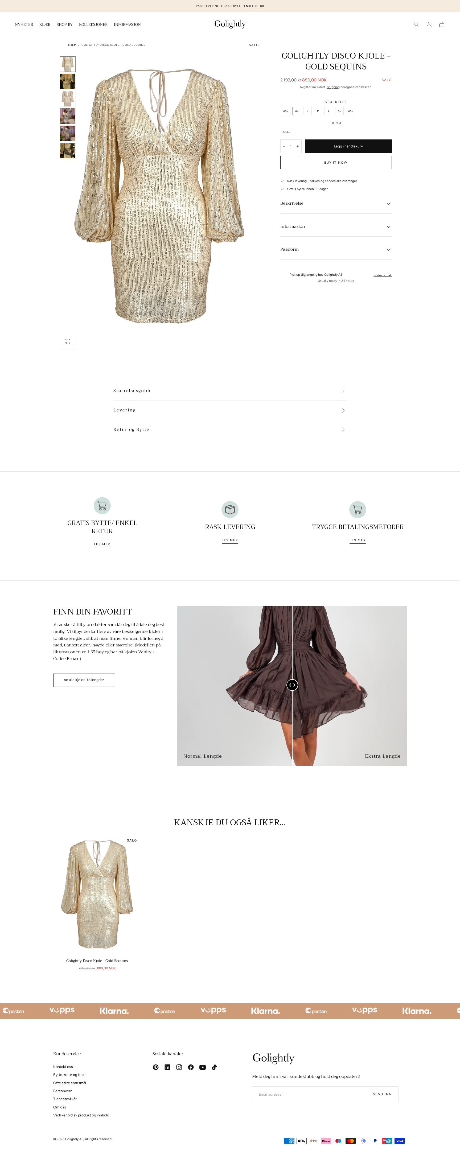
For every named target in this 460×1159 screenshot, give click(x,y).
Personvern (62, 1091)
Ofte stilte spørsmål (69, 1083)
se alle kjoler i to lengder (84, 680)
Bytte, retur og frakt (69, 1075)
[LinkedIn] (167, 1067)
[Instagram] (179, 1067)
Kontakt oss (63, 1067)
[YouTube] (202, 1067)
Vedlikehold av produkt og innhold (81, 1115)
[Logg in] (429, 24)
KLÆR (44, 25)
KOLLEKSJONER (93, 25)
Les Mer (102, 544)
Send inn (382, 1094)
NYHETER (24, 25)
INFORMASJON (127, 25)
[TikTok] (214, 1067)
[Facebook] (191, 1067)
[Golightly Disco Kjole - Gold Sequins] (97, 894)
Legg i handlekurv (348, 146)
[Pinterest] (156, 1067)
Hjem (72, 45)
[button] (416, 24)
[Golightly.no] (273, 1059)
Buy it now (336, 162)
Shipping (333, 87)
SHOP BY (65, 25)
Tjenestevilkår (65, 1099)
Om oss (59, 1107)
